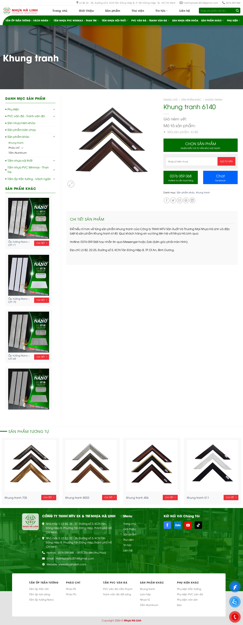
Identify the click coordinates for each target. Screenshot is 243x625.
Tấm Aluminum (18, 152)
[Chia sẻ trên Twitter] (173, 200)
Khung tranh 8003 (77, 497)
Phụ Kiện (232, 20)
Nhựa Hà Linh (132, 620)
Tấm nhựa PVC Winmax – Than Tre (75, 20)
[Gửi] (237, 11)
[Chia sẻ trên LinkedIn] (192, 200)
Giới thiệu (86, 10)
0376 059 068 (66, 552)
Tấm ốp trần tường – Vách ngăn (27, 20)
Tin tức (160, 10)
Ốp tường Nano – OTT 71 (19, 243)
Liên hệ (184, 10)
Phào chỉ (14, 147)
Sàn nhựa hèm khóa (185, 20)
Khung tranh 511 (198, 497)
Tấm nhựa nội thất (114, 20)
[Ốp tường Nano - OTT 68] (28, 389)
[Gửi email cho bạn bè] (180, 200)
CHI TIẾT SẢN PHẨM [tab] (87, 219)
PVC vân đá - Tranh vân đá (26, 116)
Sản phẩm (112, 10)
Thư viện (138, 10)
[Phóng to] (70, 184)
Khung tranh (16, 142)
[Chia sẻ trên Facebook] (167, 200)
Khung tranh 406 (137, 497)
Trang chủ (59, 10)
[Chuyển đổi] (54, 109)
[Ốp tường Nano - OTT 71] (28, 218)
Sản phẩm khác (211, 20)
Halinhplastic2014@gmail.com (75, 558)
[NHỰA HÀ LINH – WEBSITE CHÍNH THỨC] (20, 10)
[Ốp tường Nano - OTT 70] (28, 275)
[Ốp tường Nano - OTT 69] (28, 332)
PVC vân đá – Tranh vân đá (149, 20)
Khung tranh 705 (16, 497)
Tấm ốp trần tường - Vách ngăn (29, 179)
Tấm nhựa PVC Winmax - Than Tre (28, 169)
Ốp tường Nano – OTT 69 (19, 357)
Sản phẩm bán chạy (21, 130)
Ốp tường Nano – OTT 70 (19, 300)
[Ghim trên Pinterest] (186, 200)
